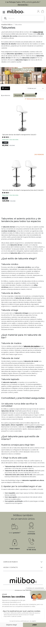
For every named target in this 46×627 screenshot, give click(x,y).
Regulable (18, 95)
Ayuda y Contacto (10, 567)
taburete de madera (31, 346)
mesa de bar (38, 32)
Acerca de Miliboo (10, 562)
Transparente (30, 95)
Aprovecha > (23, 5)
